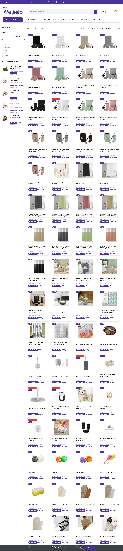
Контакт (72, 2)
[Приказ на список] (84, 28)
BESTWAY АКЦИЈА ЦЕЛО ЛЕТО (49, 19)
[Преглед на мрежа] (81, 28)
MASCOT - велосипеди (68, 19)
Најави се (118, 2)
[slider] (2, 39)
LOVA (6, 53)
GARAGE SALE (96, 19)
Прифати (90, 548)
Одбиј (80, 548)
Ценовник (34, 2)
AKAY (6, 56)
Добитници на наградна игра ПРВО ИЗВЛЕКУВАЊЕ (94, 2)
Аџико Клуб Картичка (48, 2)
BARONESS (8, 47)
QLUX (6, 50)
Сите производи (32, 19)
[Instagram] (7, 2)
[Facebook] (3, 2)
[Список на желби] (46, 35)
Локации (62, 2)
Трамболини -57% (83, 19)
